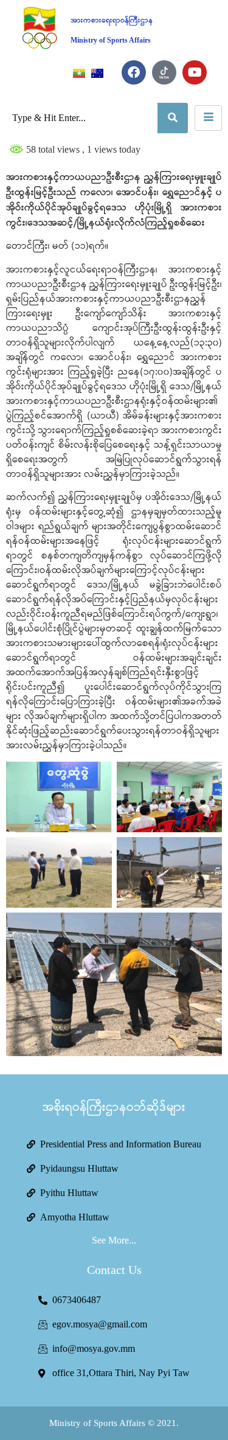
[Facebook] (134, 72)
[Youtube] (194, 72)
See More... (114, 1240)
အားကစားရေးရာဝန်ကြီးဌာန (112, 20)
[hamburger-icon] (208, 118)
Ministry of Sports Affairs (111, 40)
